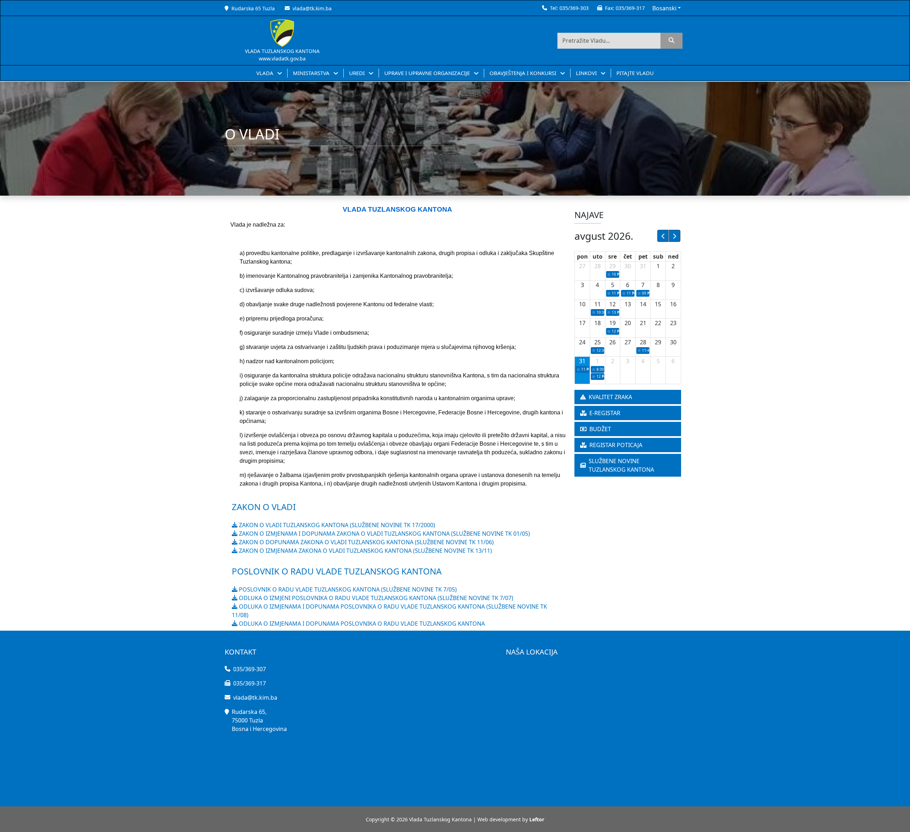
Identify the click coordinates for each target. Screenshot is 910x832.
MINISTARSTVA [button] (312, 72)
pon (582, 256)
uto (598, 256)
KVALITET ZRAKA (610, 397)
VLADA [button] (265, 72)
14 (643, 304)
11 (597, 304)
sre (612, 256)
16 (673, 304)
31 (643, 266)
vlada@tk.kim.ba (312, 8)
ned (673, 256)
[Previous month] (663, 236)
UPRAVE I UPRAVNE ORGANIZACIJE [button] (427, 72)
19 (612, 323)
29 (612, 266)
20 (628, 323)
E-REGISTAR (604, 413)
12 (612, 304)
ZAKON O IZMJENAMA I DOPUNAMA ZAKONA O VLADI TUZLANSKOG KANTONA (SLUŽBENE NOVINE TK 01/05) (383, 533)
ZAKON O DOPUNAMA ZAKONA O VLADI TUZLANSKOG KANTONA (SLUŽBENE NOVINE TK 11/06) (365, 542)
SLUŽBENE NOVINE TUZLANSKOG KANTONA (621, 465)
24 (582, 342)
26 (612, 342)
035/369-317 (630, 8)
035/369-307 (249, 669)
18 (597, 323)
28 (597, 266)
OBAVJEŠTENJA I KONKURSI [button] (523, 72)
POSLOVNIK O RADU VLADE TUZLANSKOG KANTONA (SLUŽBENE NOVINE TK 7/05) (347, 589)
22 (658, 323)
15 (658, 304)
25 (597, 342)
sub (658, 256)
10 (582, 304)
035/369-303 (574, 8)
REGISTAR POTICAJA (615, 445)
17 (582, 323)
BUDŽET (600, 429)
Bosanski (664, 8)
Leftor (536, 819)
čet (627, 256)
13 (628, 304)
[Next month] (674, 236)
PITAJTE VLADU (635, 72)
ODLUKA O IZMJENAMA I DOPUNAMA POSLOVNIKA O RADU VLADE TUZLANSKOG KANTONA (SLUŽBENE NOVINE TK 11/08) (389, 611)
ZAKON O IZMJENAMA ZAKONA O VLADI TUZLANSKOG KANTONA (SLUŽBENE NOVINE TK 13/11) (364, 551)
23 (673, 323)
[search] (671, 41)
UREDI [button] (357, 72)
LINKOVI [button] (587, 72)
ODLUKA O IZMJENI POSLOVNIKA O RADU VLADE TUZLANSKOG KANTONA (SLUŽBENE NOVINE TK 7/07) (375, 598)
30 (628, 266)
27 (582, 266)
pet (643, 256)
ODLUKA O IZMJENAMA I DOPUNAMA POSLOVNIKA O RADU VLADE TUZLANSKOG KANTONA (361, 623)
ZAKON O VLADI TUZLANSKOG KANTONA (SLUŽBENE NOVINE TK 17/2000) (336, 525)
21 (643, 323)
